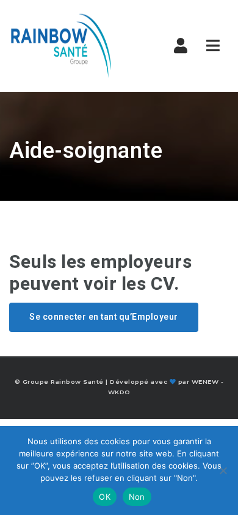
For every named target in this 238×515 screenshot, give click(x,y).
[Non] (223, 470)
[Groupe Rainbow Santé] (61, 46)
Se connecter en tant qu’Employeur (103, 317)
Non (137, 497)
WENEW (205, 381)
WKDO (119, 392)
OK (104, 497)
